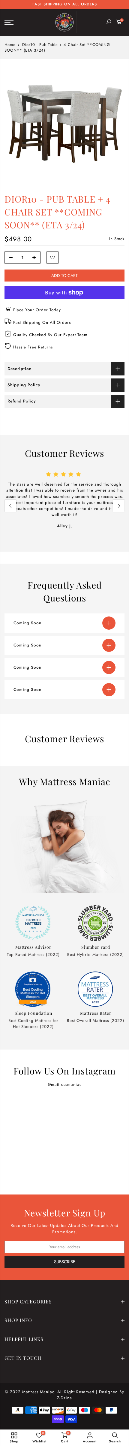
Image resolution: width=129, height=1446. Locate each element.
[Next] (118, 506)
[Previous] (10, 506)
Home (10, 44)
